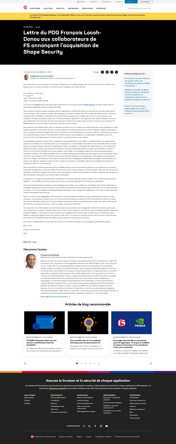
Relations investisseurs (137, 409)
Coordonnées (134, 397)
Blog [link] (38, 27)
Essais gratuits (29, 397)
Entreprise (28, 27)
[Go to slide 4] (90, 363)
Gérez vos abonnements (85, 397)
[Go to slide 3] (86, 363)
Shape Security (89, 105)
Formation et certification (59, 412)
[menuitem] (82, 1)
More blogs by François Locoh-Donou (54, 297)
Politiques (79, 436)
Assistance (119, 1)
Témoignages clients (57, 406)
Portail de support (83, 400)
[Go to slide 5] (94, 363)
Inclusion (133, 406)
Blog (131, 412)
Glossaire (54, 403)
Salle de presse (135, 418)
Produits (27, 400)
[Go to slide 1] (77, 363)
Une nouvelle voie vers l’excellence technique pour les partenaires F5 (85, 341)
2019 (34, 242)
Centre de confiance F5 (137, 400)
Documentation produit (58, 397)
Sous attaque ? (145, 2)
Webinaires (54, 409)
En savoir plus (35, 17)
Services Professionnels (85, 403)
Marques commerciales (66, 436)
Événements (134, 415)
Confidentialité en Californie (103, 436)
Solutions (27, 403)
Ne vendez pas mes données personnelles (127, 436)
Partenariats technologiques (112, 403)
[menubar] (88, 1)
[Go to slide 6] (99, 363)
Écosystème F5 (77, 337)
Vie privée (88, 436)
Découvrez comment (57, 388)
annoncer (37, 105)
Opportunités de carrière (138, 403)
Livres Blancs (55, 400)
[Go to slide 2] (81, 363)
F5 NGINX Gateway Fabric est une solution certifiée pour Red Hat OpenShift (41, 342)
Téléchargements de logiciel (86, 411)
